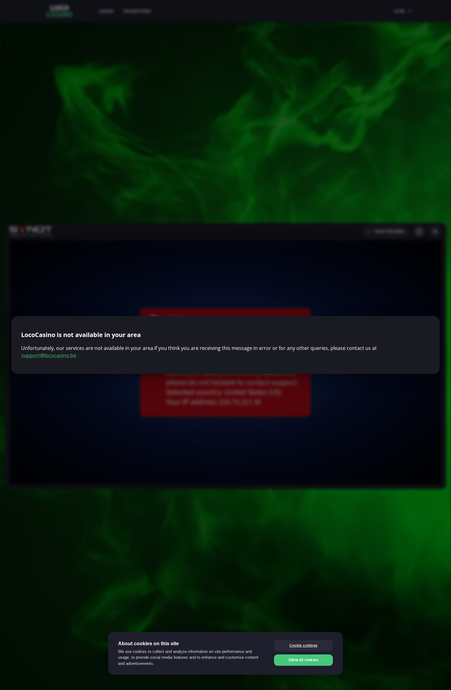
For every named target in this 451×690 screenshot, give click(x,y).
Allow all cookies (303, 660)
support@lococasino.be (48, 355)
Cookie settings (303, 645)
